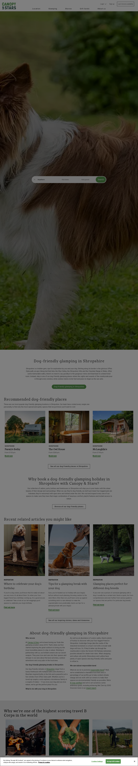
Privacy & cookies (44, 762)
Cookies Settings (97, 761)
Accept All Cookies (113, 761)
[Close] (134, 761)
